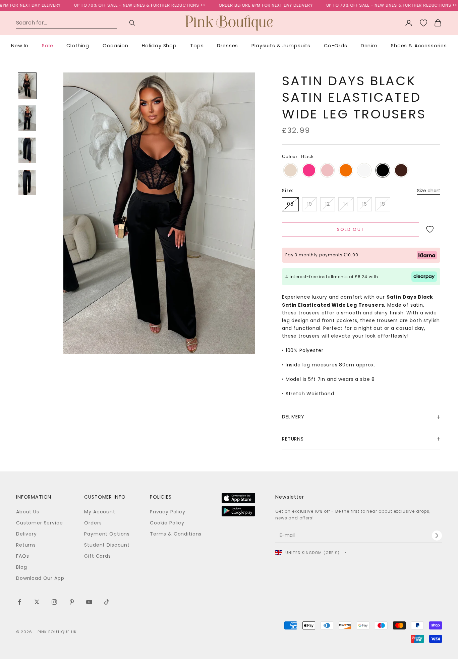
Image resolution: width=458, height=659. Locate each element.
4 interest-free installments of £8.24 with (331, 277)
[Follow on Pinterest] (71, 602)
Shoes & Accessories (419, 45)
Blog (21, 567)
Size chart (428, 190)
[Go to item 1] (27, 85)
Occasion (115, 45)
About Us (27, 511)
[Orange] (345, 170)
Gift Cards (97, 556)
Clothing (77, 45)
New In (19, 45)
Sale (47, 45)
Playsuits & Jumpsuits (280, 45)
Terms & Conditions (176, 533)
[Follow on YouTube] (89, 602)
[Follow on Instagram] (54, 602)
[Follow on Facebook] (19, 602)
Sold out (350, 229)
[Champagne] (290, 170)
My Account (99, 511)
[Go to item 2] (27, 118)
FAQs (22, 556)
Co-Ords (335, 45)
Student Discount (106, 545)
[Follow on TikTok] (106, 602)
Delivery (26, 533)
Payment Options (107, 533)
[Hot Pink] (309, 170)
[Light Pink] (327, 170)
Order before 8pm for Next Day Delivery (256, 5)
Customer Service (39, 522)
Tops (197, 45)
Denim (369, 45)
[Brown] (401, 170)
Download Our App (40, 578)
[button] (429, 229)
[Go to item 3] (27, 150)
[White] (364, 170)
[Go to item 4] (27, 182)
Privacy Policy (167, 511)
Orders (93, 522)
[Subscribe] (437, 535)
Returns (26, 545)
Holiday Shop (159, 45)
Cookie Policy (167, 522)
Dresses (227, 45)
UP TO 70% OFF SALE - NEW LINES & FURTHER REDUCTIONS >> (130, 5)
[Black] (382, 170)
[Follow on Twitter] (37, 602)
